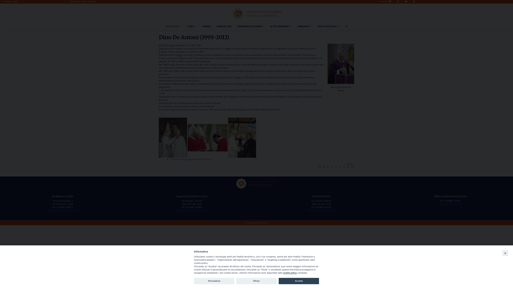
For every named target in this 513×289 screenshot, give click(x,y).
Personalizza (214, 281)
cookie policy (290, 272)
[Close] (505, 253)
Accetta (299, 281)
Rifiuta (256, 281)
